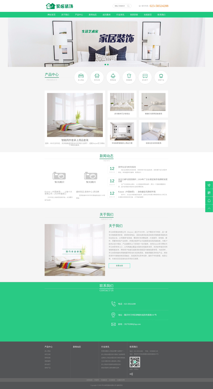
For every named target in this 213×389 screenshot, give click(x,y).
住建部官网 (121, 380)
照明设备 (48, 357)
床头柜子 (48, 364)
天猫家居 (104, 380)
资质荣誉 (134, 15)
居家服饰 (48, 361)
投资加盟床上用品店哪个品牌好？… (113, 351)
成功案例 (106, 15)
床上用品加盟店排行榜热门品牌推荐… (113, 354)
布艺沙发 (48, 354)
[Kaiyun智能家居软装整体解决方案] (106, 42)
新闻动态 (93, 15)
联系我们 (161, 15)
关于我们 (65, 15)
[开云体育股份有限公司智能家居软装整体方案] (69, 11)
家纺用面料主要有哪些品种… (111, 367)
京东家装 (112, 380)
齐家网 (96, 380)
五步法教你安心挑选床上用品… (111, 361)
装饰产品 (48, 367)
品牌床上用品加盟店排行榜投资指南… (113, 357)
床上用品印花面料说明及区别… (111, 364)
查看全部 (119, 266)
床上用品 (48, 351)
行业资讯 (120, 15)
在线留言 (148, 15)
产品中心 (79, 15)
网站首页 (51, 15)
